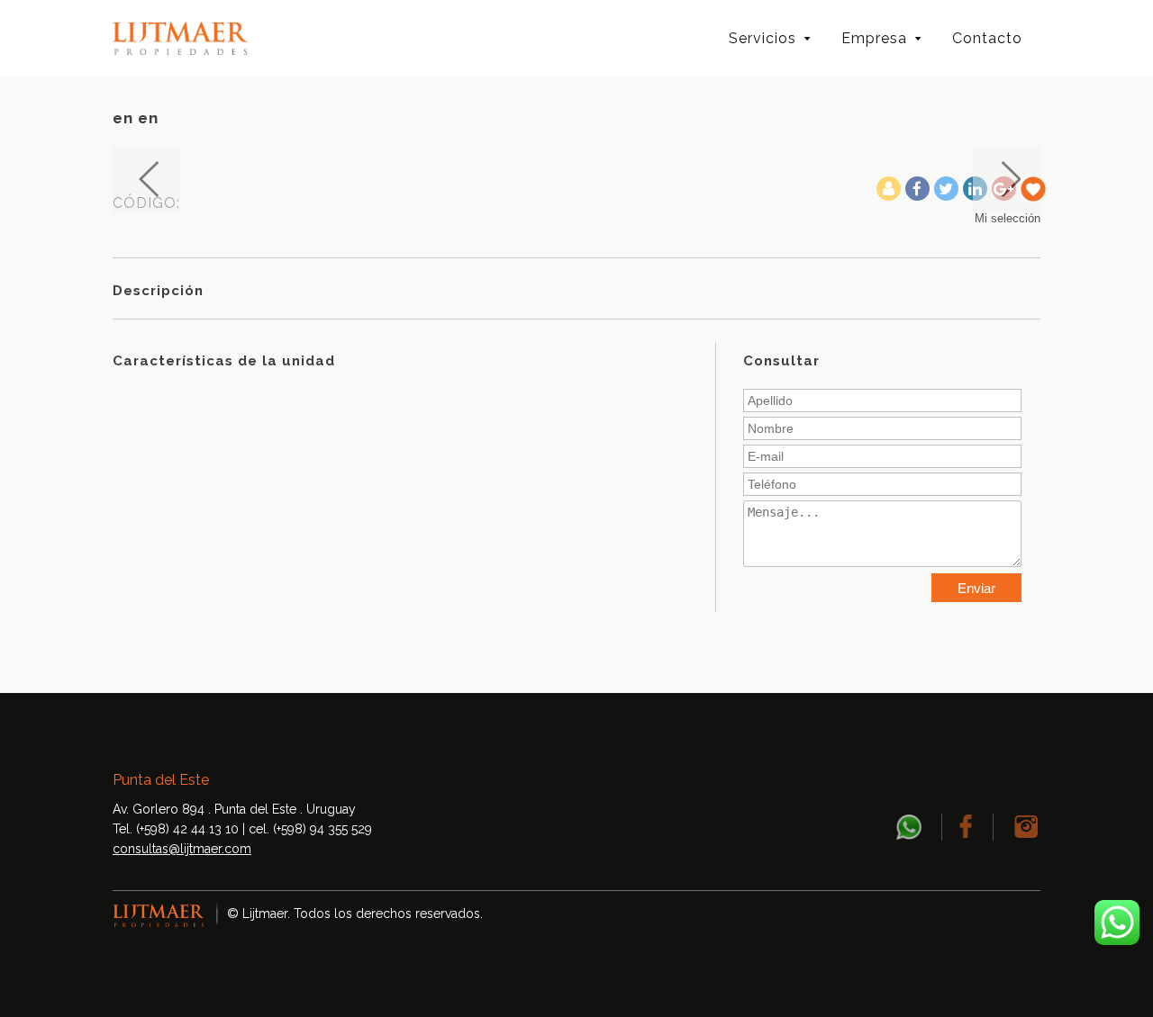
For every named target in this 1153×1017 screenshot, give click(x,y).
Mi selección (1007, 218)
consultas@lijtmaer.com (182, 849)
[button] (146, 179)
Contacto (987, 38)
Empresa (874, 38)
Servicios (762, 38)
